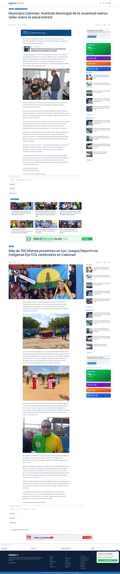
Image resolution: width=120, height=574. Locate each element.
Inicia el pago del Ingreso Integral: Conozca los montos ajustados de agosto (101, 76)
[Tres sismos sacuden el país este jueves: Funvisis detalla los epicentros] (89, 85)
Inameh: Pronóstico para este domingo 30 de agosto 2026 (100, 152)
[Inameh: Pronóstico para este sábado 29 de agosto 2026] (89, 93)
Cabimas (11, 8)
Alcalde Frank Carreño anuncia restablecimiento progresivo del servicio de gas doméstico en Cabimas (22, 231)
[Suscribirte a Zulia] (32, 509)
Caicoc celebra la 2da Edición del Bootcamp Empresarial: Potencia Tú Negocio (69, 231)
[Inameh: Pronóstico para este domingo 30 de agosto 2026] (89, 154)
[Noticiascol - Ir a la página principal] (16, 3)
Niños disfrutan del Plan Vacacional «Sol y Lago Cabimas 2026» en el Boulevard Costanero (46, 231)
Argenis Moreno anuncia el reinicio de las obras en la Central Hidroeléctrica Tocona (101, 130)
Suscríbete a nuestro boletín (95, 30)
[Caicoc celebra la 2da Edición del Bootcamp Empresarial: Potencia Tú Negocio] (70, 224)
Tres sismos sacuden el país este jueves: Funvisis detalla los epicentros (102, 83)
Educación (30, 179)
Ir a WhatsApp (108, 560)
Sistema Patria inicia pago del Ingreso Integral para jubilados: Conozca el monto (101, 108)
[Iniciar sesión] (100, 3)
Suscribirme (93, 36)
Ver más (88, 114)
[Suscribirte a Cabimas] (16, 509)
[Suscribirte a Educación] (27, 179)
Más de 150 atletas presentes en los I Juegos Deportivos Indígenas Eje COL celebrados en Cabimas (21, 212)
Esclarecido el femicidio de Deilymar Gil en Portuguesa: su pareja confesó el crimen (101, 146)
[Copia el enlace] (102, 25)
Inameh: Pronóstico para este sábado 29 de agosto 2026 (102, 91)
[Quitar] (117, 553)
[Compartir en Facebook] (104, 24)
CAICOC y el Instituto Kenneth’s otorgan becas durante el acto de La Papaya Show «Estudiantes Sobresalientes (70, 212)
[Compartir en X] (107, 24)
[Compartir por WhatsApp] (109, 24)
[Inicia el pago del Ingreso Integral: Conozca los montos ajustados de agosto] (89, 77)
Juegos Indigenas (27, 509)
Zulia (34, 509)
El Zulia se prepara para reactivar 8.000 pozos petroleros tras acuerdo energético (101, 138)
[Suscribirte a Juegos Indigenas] (22, 509)
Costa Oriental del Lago (21, 8)
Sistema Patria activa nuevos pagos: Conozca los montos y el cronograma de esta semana (101, 100)
